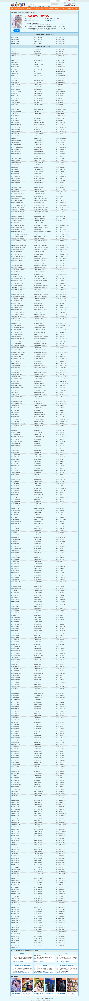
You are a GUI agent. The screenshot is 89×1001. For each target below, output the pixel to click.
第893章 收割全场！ (38, 711)
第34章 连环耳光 (14, 73)
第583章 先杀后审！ (15, 481)
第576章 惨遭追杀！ (60, 474)
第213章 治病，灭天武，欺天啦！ (63, 205)
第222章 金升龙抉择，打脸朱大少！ (63, 211)
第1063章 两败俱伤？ (60, 835)
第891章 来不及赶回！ (61, 708)
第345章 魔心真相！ (60, 303)
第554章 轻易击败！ (38, 459)
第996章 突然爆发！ (60, 786)
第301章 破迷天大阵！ (16, 271)
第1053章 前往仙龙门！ (39, 829)
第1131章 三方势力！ (38, 887)
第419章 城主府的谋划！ (39, 358)
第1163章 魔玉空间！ (15, 911)
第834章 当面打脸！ (60, 666)
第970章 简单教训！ (15, 769)
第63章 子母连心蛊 (60, 93)
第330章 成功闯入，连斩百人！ (62, 292)
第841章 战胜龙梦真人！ (16, 673)
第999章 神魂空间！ (60, 789)
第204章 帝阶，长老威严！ (62, 198)
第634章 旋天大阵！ (15, 519)
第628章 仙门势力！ (15, 514)
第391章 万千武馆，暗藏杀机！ (18, 338)
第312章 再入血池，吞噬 (61, 278)
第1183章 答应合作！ (60, 925)
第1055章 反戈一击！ (15, 831)
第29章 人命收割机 (38, 69)
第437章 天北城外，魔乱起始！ (40, 372)
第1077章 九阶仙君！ (38, 847)
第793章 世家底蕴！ (15, 637)
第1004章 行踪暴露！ (38, 793)
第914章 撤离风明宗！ (38, 726)
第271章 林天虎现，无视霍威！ (18, 249)
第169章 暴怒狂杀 (15, 173)
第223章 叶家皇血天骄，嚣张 (17, 214)
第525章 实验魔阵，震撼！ (62, 436)
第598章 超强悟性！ (15, 492)
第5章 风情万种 (37, 51)
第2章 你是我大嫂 (37, 49)
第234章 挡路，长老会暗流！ (62, 220)
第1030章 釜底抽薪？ (15, 813)
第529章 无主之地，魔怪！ (17, 441)
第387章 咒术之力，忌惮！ (62, 334)
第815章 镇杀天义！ (38, 653)
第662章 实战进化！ (38, 539)
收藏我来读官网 (24, 0)
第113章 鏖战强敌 (37, 131)
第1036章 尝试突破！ (15, 818)
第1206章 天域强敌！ (60, 39)
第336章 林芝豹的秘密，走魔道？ (63, 296)
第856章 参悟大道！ (15, 684)
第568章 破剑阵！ (15, 470)
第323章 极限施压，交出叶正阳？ (41, 287)
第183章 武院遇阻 (60, 182)
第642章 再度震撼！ (60, 523)
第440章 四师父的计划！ (39, 374)
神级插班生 (44, 965)
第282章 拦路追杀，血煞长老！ (62, 256)
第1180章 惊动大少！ (60, 922)
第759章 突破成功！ (60, 610)
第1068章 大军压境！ (38, 840)
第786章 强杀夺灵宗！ (61, 630)
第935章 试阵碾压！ (38, 742)
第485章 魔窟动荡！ (38, 407)
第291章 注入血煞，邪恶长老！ (62, 263)
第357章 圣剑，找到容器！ (62, 312)
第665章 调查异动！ (38, 541)
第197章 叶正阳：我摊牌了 (39, 193)
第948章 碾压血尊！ (60, 751)
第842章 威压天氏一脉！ (39, 673)
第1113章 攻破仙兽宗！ (39, 873)
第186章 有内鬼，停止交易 (62, 185)
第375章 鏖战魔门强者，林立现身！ (63, 325)
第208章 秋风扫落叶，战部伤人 (18, 202)
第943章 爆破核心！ (15, 748)
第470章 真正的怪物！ (38, 396)
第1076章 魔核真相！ (15, 847)
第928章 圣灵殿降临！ (16, 737)
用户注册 (76, 0)
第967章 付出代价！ (15, 766)
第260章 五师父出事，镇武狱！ (40, 240)
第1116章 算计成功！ (38, 876)
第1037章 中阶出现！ (38, 818)
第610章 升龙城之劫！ (16, 501)
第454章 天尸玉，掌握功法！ (17, 385)
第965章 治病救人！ (38, 764)
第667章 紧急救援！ (15, 543)
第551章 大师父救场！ (38, 456)
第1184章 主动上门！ (15, 927)
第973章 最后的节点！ (16, 771)
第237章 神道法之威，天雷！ (62, 222)
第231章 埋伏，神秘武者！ (62, 218)
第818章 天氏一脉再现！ (39, 655)
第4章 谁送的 (14, 51)
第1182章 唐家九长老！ (39, 925)
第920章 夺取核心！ (38, 731)
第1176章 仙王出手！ (38, 920)
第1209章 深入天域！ (60, 37)
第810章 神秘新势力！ (61, 648)
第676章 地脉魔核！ (15, 550)
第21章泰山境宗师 (60, 62)
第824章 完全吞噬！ (38, 659)
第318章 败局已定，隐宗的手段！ (63, 283)
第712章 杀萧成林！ (15, 577)
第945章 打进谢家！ (60, 748)
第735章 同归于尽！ (60, 592)
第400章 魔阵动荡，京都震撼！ (18, 345)
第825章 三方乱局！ (60, 659)
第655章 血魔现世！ (15, 535)
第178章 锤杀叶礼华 (15, 180)
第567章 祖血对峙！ (60, 468)
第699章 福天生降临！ (61, 566)
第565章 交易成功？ (15, 468)
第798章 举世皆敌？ (60, 639)
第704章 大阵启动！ (38, 570)
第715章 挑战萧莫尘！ (16, 579)
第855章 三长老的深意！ (61, 682)
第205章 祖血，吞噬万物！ (17, 200)
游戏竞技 (57, 8)
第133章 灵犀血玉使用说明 (17, 147)
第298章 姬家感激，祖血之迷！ (18, 269)
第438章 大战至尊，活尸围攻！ (62, 372)
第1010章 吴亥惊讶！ (38, 798)
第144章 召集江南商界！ (61, 153)
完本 (24, 8)
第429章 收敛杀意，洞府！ (62, 365)
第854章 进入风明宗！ (38, 682)
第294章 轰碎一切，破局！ (62, 265)
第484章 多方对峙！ (15, 407)
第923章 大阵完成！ (38, 733)
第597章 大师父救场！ (61, 490)
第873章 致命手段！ (60, 695)
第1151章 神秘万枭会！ (16, 902)
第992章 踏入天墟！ (38, 784)
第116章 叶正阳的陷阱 (38, 133)
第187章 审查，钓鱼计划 (16, 187)
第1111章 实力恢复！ (60, 871)
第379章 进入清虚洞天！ (16, 329)
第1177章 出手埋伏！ (60, 920)
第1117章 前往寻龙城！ (61, 876)
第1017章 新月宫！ (60, 802)
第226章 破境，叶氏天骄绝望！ (18, 216)
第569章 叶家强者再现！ (39, 470)
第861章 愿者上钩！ (60, 686)
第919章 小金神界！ (15, 731)
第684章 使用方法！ (60, 555)
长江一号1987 (71, 993)
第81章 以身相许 (59, 107)
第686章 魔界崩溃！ (38, 557)
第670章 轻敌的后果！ (16, 546)
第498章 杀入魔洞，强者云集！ (62, 416)
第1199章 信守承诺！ (15, 938)
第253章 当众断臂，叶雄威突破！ (18, 236)
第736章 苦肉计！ (15, 595)
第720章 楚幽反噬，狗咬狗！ (62, 581)
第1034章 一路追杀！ (38, 815)
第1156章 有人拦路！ (60, 905)
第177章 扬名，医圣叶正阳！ (62, 178)
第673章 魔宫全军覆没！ (16, 548)
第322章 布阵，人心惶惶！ (17, 287)
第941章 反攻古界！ (38, 746)
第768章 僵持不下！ (60, 617)
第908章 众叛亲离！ (38, 722)
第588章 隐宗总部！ (60, 483)
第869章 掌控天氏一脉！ (39, 693)
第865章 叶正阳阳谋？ (16, 691)
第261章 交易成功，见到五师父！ (63, 240)
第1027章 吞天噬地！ (15, 811)
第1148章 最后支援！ (15, 900)
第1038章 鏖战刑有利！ (61, 818)
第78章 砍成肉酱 (59, 104)
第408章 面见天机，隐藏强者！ (62, 349)
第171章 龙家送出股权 (61, 173)
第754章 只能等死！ (15, 608)
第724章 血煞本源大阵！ (16, 586)
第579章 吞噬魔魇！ (60, 477)
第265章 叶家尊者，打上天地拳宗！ (19, 245)
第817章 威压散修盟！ (16, 655)
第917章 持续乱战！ (38, 728)
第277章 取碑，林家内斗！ (17, 254)
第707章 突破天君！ (38, 572)
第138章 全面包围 (60, 149)
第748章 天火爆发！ (15, 604)
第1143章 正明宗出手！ (39, 896)
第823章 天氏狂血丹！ (16, 659)
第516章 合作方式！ (60, 430)
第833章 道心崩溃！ (38, 666)
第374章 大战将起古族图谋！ (40, 325)
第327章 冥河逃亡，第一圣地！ (62, 289)
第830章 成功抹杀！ (38, 664)
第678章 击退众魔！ (60, 550)
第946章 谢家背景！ (15, 751)
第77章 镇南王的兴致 (38, 104)
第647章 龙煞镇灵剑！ (38, 528)
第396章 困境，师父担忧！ (62, 341)
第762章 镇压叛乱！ (60, 613)
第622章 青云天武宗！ (16, 510)
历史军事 (74, 8)
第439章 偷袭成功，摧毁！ (17, 374)
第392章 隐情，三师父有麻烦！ (40, 338)
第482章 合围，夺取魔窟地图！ (40, 405)
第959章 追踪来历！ (38, 760)
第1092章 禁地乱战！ (38, 858)
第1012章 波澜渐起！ (15, 800)
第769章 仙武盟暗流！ (16, 619)
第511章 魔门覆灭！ (15, 428)
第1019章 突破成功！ (38, 804)
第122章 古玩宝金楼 (38, 138)
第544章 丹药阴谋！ (15, 452)
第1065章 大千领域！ (38, 838)
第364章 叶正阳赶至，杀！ (17, 318)
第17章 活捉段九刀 (38, 60)
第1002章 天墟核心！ (60, 791)
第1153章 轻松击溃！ (60, 902)
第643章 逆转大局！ (15, 526)
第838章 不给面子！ (15, 670)
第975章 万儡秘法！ (60, 771)
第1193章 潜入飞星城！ (16, 933)
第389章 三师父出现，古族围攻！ (41, 336)
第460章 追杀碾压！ (15, 390)
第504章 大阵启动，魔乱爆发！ (62, 421)
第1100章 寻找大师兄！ (16, 864)
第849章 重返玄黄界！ (61, 677)
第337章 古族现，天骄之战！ (17, 298)
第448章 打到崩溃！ (15, 381)
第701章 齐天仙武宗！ (38, 568)
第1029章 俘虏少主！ (60, 811)
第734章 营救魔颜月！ (38, 592)
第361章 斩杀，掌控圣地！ (17, 316)
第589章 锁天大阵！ (15, 485)
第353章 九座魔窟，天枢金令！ (40, 309)
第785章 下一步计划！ (38, 630)
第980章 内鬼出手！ (38, 775)
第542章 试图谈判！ (38, 450)
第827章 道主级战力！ (38, 662)
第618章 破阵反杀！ (60, 506)
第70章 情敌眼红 (14, 100)
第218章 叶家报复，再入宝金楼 (40, 209)
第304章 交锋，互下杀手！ (17, 274)
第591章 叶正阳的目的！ (61, 485)
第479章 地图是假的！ (38, 403)
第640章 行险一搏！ (15, 523)
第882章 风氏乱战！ (60, 702)
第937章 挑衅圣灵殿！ (16, 744)
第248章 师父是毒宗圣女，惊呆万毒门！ (42, 231)
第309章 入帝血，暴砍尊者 (62, 276)
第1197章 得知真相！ (38, 936)
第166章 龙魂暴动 (15, 171)
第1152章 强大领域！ (38, 902)
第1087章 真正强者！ (60, 853)
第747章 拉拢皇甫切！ (61, 601)
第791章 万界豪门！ (38, 635)
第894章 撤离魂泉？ (60, 711)
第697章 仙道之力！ (15, 566)
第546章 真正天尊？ (60, 452)
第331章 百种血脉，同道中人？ (18, 294)
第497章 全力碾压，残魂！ (39, 416)
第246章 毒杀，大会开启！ (62, 229)
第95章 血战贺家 (37, 118)
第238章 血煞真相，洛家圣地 (17, 225)
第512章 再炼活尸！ (38, 428)
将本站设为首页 (15, 0)
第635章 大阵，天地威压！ (39, 519)
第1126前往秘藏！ (60, 882)
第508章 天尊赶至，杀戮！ (17, 425)
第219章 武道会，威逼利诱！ (62, 209)
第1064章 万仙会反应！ (16, 838)
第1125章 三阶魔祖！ (38, 882)
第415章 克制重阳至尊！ (16, 356)
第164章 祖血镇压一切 (38, 169)
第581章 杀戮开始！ (38, 479)
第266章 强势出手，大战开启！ (40, 245)
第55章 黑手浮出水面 (15, 89)
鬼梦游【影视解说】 (60, 993)
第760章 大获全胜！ (15, 613)
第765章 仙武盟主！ (60, 615)
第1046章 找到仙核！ (38, 824)
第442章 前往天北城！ (16, 376)
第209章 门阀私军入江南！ (39, 202)
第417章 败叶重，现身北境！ (62, 356)
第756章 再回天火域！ (61, 608)
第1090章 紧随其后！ (60, 855)
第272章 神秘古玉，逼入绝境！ (40, 249)
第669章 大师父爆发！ (61, 543)
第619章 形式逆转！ (15, 508)
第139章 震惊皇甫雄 (15, 151)
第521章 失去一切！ (38, 434)
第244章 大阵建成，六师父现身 (18, 229)
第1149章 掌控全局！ (38, 900)
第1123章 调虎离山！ (60, 880)
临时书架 (43, 6)
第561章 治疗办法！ (60, 463)
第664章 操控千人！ (15, 541)
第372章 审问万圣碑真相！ (62, 323)
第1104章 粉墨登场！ (38, 867)
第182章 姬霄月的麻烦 (38, 182)
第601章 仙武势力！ (15, 494)
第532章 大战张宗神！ (16, 443)
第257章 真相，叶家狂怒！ (39, 238)
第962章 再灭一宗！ (38, 762)
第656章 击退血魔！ (38, 535)
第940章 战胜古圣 (15, 746)
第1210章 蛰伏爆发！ (38, 37)
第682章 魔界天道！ (15, 555)
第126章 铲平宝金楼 (60, 140)
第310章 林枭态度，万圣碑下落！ (18, 278)
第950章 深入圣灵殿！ (38, 753)
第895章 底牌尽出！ (15, 713)
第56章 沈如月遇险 (38, 89)
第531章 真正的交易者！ (61, 441)
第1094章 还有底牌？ (15, 860)
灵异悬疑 (68, 8)
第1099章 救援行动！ (60, 862)
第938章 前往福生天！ (38, 744)
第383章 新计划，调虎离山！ (40, 332)
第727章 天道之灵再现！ (16, 588)
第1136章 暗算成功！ (15, 891)
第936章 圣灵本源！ (60, 742)
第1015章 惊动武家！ (15, 802)
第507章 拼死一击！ (60, 423)
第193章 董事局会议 (15, 191)
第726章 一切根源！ (60, 586)
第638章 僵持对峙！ (38, 521)
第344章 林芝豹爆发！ (38, 303)
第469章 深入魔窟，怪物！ (17, 396)
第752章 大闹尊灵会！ (38, 606)
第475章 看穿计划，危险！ (17, 401)
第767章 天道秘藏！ (38, 617)
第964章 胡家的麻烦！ (16, 764)
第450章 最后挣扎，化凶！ (62, 381)
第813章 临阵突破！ (60, 650)
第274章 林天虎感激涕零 (16, 251)
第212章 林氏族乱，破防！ (39, 205)
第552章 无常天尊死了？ (61, 456)
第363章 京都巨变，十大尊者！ (62, 316)
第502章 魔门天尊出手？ (16, 421)
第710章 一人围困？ (38, 575)
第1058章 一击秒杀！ (15, 833)
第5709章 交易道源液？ (20, 961)
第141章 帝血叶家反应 (61, 151)
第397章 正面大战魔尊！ (16, 343)
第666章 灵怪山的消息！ (61, 541)
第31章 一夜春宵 (14, 71)
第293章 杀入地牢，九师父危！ (40, 265)
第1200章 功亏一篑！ (60, 43)
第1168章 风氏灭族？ (60, 913)
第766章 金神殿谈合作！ (16, 617)
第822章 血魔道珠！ (60, 657)
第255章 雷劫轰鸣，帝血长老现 (62, 236)
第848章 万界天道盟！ (38, 677)
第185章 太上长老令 (38, 185)
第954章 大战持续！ (60, 755)
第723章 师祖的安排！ (61, 584)
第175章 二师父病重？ (16, 178)
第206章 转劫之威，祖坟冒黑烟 (40, 200)
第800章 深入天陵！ (38, 641)
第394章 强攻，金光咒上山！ (17, 341)
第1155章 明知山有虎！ (39, 905)
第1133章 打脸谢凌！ (15, 889)
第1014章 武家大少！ (60, 800)
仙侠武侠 (40, 8)
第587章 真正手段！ (38, 483)
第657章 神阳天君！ (60, 535)
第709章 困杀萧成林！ (16, 575)
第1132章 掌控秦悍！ (60, 887)
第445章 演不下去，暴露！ (17, 378)
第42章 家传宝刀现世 (60, 78)
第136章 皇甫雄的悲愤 (16, 149)
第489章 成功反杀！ (60, 410)
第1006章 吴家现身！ (15, 795)
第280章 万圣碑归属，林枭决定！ (18, 256)
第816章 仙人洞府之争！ (61, 653)
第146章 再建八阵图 (38, 156)
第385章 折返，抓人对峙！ (17, 334)
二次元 (46, 8)
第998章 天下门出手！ (38, 789)
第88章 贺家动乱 (14, 113)
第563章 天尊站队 (37, 465)
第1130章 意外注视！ (15, 887)
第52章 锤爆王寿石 (15, 86)
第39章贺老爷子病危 (60, 75)
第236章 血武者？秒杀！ (39, 222)
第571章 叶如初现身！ (16, 472)
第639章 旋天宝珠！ (60, 521)
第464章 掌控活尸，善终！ (39, 392)
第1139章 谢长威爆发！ (16, 893)
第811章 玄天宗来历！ (16, 650)
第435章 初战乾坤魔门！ (61, 370)
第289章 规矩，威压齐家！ (17, 263)
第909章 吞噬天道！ (60, 722)
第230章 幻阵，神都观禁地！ (40, 218)
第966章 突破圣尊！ (60, 764)
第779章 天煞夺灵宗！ (38, 626)
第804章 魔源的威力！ (61, 644)
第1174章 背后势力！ (60, 918)
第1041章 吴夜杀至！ (60, 820)
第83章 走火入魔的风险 (39, 109)
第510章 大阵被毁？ (60, 425)
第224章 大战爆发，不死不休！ (40, 214)
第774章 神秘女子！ (60, 621)
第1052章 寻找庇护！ (15, 829)
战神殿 (44, 953)
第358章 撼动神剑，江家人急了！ (18, 314)
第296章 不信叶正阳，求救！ (40, 267)
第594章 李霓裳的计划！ (61, 488)
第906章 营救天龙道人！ (61, 720)
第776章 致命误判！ (38, 624)
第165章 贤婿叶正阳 (60, 169)
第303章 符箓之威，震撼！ (62, 271)
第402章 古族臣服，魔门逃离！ (62, 345)
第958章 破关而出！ (15, 760)
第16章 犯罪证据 (14, 60)
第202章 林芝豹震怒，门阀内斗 (18, 198)
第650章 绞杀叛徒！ (38, 530)
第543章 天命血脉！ (60, 450)
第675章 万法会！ (60, 548)
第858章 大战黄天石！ (61, 684)
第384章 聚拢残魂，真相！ (62, 332)
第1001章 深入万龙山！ (39, 791)
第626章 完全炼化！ (38, 512)
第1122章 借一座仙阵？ (39, 880)
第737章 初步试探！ (38, 595)
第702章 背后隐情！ (60, 568)
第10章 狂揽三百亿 (15, 55)
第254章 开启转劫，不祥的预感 (40, 236)
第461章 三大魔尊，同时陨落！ (40, 390)
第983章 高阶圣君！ (38, 777)
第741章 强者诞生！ (60, 597)
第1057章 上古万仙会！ (61, 831)
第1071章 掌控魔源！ (38, 842)
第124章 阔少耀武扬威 (16, 140)
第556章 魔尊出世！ (15, 461)
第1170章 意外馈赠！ (38, 916)
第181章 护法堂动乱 (15, 182)
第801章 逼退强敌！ (60, 641)
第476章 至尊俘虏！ (38, 401)
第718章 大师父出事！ (16, 581)
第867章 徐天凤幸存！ (61, 691)
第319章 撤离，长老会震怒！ (17, 285)
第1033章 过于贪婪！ (15, 815)
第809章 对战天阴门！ (38, 648)
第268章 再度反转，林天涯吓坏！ (18, 247)
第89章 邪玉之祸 (37, 113)
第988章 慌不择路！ (15, 782)
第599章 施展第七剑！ (38, 492)
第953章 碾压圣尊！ (38, 755)
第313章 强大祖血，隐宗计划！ (18, 280)
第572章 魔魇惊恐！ (38, 472)
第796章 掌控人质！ (15, 639)
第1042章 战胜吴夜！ (15, 822)
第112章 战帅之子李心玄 (16, 131)
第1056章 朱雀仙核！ (38, 831)
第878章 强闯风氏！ (38, 699)
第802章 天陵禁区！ (15, 644)
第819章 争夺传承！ (60, 655)
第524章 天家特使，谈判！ (39, 436)
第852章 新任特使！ (60, 679)
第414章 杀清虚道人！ (61, 354)
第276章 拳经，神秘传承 (61, 251)
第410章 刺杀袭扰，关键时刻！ (40, 352)
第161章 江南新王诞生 (38, 167)
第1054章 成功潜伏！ (60, 829)
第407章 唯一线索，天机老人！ (40, 349)
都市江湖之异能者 (26, 993)
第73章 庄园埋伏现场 (15, 102)
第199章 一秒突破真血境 (16, 196)
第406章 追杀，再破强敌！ (17, 349)
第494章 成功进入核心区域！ (40, 414)
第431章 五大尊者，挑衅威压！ (40, 367)
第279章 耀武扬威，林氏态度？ (62, 254)
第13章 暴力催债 (14, 58)
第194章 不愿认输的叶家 (39, 191)
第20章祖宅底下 (37, 62)
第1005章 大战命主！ (60, 793)
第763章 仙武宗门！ (15, 615)
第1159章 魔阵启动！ (60, 907)
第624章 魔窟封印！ (60, 510)
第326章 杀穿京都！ (38, 289)
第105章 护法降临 (60, 124)
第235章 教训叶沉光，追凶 (17, 222)
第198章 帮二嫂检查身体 (61, 193)
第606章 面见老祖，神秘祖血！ (62, 497)
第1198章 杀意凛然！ (60, 936)
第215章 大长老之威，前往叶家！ (41, 207)
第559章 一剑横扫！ (15, 463)
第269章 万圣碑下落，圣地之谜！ (41, 247)
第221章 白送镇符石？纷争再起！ (41, 211)
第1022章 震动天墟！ (38, 806)
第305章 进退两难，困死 (39, 274)
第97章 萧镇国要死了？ (16, 120)
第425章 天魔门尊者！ (38, 363)
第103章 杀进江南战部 (16, 124)
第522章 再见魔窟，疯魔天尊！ (62, 434)
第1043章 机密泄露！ (38, 822)
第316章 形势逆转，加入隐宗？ (18, 283)
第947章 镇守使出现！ (38, 751)
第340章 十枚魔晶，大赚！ (17, 300)
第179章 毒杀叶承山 (38, 180)
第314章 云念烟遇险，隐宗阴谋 (40, 280)
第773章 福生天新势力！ (39, 621)
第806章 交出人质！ (38, 646)
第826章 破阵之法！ (15, 662)
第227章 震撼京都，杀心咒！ (40, 216)
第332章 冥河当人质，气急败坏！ (41, 294)
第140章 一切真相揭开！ (39, 151)
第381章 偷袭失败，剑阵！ (62, 329)
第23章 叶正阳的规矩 (38, 64)
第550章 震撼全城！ (15, 456)
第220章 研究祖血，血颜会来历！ (18, 211)
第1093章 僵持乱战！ (60, 858)
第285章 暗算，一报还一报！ (62, 258)
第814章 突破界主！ (15, 653)
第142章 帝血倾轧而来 (16, 153)
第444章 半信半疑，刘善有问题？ (63, 376)
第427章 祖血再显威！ (16, 365)
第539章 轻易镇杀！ (38, 448)
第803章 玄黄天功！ (38, 644)
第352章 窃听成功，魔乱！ (17, 309)
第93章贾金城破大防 (60, 115)
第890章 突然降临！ (38, 708)
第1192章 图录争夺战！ (61, 931)
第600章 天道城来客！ (61, 492)
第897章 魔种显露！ (60, 713)
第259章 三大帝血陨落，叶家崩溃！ (19, 240)
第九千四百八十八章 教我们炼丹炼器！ (45, 972)
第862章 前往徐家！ (15, 688)
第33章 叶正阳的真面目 (61, 71)
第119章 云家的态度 (38, 136)
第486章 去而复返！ (60, 407)
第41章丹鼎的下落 (37, 78)
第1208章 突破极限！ (15, 39)
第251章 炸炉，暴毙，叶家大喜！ (41, 234)
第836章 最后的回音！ (38, 668)
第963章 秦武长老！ (60, 762)
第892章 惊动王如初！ (16, 711)
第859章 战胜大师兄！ (16, 686)
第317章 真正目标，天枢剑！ (40, 283)
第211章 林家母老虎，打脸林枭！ (18, 205)
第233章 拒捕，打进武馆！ (39, 220)
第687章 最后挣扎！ (60, 557)
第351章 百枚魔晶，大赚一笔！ (62, 307)
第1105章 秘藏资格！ (60, 867)
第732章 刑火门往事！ (61, 590)
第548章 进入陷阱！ (38, 454)
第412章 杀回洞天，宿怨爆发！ (18, 354)
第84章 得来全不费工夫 (61, 109)
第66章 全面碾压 (59, 95)
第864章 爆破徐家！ (60, 688)
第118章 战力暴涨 (15, 136)
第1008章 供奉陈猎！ (60, 795)
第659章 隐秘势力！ (38, 537)
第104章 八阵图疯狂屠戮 (39, 124)
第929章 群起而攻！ (38, 737)
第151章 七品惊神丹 (15, 160)
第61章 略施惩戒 (14, 93)
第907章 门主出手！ (15, 722)
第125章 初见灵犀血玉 (38, 140)
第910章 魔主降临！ (15, 724)
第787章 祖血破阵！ (15, 633)
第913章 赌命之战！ (15, 726)
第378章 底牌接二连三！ (61, 327)
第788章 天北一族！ (38, 633)
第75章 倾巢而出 (59, 102)
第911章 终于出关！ (38, 724)
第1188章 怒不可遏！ (38, 929)
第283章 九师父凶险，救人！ (17, 258)
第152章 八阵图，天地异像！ (40, 160)
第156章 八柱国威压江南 (61, 162)
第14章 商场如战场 (38, 58)
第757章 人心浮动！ (15, 610)
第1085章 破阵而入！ (15, 853)
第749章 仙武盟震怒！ (38, 604)
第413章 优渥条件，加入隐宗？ (40, 354)
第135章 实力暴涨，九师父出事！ (63, 147)
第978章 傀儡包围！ (60, 773)
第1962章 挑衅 (63, 972)
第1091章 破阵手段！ (15, 858)
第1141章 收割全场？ (60, 893)
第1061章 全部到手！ (15, 835)
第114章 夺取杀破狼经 (61, 131)
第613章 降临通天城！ (16, 503)
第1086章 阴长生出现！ (39, 853)
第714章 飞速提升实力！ (61, 577)
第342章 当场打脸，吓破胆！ (62, 300)
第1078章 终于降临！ (60, 847)
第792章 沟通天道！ (60, 635)
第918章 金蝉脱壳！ (60, 728)
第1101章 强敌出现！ (38, 864)
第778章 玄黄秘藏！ (15, 626)
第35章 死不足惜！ (38, 73)
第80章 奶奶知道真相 (38, 107)
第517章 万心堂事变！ (16, 432)
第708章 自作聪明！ (60, 572)
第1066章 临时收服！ (60, 838)
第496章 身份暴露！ (15, 416)
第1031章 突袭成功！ (38, 813)
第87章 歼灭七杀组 (60, 111)
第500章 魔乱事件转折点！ (39, 419)
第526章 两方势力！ (15, 439)
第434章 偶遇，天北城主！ (39, 370)
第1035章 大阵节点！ (60, 815)
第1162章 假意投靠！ (60, 909)
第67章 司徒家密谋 (15, 98)
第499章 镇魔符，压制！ (16, 419)
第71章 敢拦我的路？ (38, 100)
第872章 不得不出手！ (38, 695)
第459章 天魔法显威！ (61, 387)
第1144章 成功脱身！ (60, 896)
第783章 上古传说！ (60, 628)
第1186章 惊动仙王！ (60, 927)
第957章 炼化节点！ (60, 757)
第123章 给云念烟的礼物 (61, 138)
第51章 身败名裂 (59, 84)
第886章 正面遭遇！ (15, 706)
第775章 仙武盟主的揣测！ (17, 624)
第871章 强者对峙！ (15, 695)
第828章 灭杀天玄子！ (61, 662)
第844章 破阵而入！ (15, 675)
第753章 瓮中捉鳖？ (60, 606)
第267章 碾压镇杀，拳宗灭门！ (62, 245)
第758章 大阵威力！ (38, 610)
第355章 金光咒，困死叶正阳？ (18, 312)
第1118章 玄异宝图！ (15, 878)
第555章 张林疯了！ (60, 459)
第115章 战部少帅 (15, 133)
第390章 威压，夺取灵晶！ (62, 336)
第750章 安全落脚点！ (61, 604)
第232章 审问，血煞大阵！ (17, 220)
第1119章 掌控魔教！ (38, 878)
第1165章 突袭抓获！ (60, 911)
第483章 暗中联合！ (60, 405)
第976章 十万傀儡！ (15, 773)
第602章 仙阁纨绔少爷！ (39, 494)
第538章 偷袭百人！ (15, 448)
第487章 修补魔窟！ (15, 410)
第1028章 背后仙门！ (38, 811)
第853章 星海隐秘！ (15, 682)
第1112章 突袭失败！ (15, 873)
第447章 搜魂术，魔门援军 (62, 378)
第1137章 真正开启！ (38, 891)
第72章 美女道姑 (59, 100)
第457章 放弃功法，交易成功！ (18, 387)
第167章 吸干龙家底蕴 (38, 171)
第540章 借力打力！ (60, 448)
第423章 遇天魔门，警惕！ (62, 361)
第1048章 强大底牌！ (15, 826)
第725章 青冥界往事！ (38, 586)
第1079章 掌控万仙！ (15, 849)
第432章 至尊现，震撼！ (61, 367)
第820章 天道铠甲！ (15, 657)
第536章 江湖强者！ (38, 445)
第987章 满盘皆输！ (60, 780)
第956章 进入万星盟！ (38, 757)
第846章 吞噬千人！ (60, 675)
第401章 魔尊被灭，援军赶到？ (40, 345)
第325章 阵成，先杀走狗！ (17, 289)
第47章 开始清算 (37, 82)
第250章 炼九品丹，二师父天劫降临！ (19, 234)
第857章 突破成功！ (38, 684)
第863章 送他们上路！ (38, 688)
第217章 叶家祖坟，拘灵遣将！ (18, 209)
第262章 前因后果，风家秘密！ (18, 243)
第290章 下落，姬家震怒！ (39, 263)
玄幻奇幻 (63, 8)
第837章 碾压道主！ (60, 668)
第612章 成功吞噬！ (60, 501)
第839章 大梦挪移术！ (38, 670)
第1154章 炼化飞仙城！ (16, 905)
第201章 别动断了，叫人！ (62, 196)
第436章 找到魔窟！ (15, 372)
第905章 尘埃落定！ (38, 720)
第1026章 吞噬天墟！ (60, 809)
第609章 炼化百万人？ (61, 499)
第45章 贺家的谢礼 (60, 80)
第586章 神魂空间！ (15, 483)
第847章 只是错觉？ (15, 677)
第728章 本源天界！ (38, 588)
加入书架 (17, 30)
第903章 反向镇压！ (60, 717)
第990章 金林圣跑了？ (61, 782)
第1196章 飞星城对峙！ (16, 936)
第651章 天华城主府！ (61, 530)
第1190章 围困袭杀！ (15, 931)
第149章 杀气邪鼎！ (38, 158)
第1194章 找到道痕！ (38, 933)
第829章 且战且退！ (15, 664)
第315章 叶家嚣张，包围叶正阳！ (63, 280)
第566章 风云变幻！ (38, 468)
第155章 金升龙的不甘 (38, 162)
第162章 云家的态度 (60, 167)
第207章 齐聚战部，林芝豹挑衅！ (63, 200)
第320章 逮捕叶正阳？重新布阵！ (41, 285)
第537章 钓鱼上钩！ (60, 445)
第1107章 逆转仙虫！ (38, 869)
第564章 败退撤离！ (60, 465)
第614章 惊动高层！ (38, 503)
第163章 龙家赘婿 (15, 169)
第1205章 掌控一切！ (15, 41)
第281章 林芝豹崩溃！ (38, 256)
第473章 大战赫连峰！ (38, 399)
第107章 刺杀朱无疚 (38, 127)
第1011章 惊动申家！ (60, 798)
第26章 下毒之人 (37, 66)
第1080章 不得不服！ (38, 849)
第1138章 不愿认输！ (60, 891)
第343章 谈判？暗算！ (16, 303)
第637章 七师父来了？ (16, 521)
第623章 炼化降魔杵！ (38, 510)
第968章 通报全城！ (38, 766)
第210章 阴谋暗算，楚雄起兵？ (62, 202)
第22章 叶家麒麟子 (15, 64)
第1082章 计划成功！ (15, 851)
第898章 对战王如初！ (16, 715)
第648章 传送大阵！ (60, 528)
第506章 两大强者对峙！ (39, 423)
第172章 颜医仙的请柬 (16, 176)
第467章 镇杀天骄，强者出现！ (40, 394)
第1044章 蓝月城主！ (60, 822)
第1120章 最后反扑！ (60, 878)
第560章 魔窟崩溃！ (38, 463)
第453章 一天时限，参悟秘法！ (62, 383)
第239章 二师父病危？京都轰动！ (41, 225)
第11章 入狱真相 (37, 55)
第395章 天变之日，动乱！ (39, 341)
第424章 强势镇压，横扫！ (17, 363)
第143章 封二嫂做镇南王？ (39, 153)
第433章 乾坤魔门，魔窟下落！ (18, 370)
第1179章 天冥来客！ (38, 922)
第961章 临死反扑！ (15, 762)
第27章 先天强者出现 (60, 66)
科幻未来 (35, 8)
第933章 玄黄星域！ (60, 740)
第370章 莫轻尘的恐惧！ (16, 323)
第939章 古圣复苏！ (60, 744)
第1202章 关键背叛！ (15, 43)
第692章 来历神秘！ (38, 561)
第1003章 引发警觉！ (15, 793)
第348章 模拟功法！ (60, 305)
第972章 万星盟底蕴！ (61, 769)
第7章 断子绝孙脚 (15, 53)
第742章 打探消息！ (15, 599)
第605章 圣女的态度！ (38, 497)
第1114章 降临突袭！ (60, 873)
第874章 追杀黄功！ (15, 697)
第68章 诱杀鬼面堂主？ (39, 98)
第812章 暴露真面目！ (38, 650)
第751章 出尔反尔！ (15, 606)
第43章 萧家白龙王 (15, 80)
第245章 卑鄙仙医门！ (38, 229)
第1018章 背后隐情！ (15, 804)
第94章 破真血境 (14, 118)
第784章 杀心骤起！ (15, 630)
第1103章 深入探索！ (15, 867)
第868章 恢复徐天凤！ (16, 693)
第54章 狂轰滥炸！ (60, 86)
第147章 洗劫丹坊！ (60, 156)
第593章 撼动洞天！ (38, 488)
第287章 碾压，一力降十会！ (40, 260)
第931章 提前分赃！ (15, 740)
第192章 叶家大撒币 (60, 189)
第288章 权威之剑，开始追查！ (62, 260)
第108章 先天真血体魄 (61, 127)
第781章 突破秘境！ (15, 628)
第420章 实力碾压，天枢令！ (62, 358)
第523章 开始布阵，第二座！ (17, 436)
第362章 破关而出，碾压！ (39, 316)
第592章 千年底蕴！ (15, 488)
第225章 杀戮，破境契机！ (62, 214)
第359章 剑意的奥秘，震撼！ (40, 314)
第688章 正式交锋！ (15, 559)
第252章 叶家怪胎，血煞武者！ (62, 234)
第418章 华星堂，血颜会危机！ (18, 358)
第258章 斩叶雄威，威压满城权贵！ (63, 238)
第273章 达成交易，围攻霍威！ (62, 249)
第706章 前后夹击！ (15, 572)
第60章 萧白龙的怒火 (60, 91)
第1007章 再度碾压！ (38, 795)
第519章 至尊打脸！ (60, 432)
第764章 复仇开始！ (38, 615)
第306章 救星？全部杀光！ (62, 274)
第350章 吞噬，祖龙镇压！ (39, 307)
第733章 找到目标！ (15, 592)
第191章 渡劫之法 (37, 189)
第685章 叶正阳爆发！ (16, 557)
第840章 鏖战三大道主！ (61, 670)
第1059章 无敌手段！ (38, 833)
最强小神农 (67, 953)
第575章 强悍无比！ (38, 474)
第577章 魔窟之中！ (15, 477)
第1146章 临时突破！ (38, 898)
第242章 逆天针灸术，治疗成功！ (41, 227)
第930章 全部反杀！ (60, 737)
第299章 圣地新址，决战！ (39, 269)
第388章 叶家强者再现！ (16, 336)
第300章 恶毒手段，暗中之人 (62, 269)
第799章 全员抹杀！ (15, 641)
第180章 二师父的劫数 (61, 180)
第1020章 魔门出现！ (60, 804)
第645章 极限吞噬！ (60, 526)
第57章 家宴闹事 (59, 89)
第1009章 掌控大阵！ (15, 798)
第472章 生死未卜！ (15, 399)
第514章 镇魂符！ (15, 430)
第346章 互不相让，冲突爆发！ (18, 305)
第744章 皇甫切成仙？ (61, 599)
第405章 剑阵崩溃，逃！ (61, 347)
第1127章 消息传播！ (15, 884)
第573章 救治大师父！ (61, 472)
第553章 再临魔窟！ (15, 459)
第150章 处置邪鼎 (60, 158)
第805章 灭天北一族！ (16, 646)
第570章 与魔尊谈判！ (61, 470)
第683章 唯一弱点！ (38, 555)
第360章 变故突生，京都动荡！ (62, 314)
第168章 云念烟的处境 (61, 171)
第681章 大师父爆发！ (61, 552)
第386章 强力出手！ (38, 334)
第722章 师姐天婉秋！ (38, 584)
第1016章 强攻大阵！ (38, 802)
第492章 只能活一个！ (61, 412)
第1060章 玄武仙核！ (60, 833)
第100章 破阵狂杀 (15, 122)
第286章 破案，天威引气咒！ (17, 260)
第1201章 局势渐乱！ (38, 43)
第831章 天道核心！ (60, 664)
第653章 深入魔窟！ (38, 532)
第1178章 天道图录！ (15, 922)
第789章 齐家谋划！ (60, 633)
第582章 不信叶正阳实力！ (62, 479)
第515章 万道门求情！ (38, 430)
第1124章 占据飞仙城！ (16, 882)
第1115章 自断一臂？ (15, 876)
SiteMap (51, 998)
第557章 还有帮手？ (38, 461)
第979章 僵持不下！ (15, 775)
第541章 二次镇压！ (15, 450)
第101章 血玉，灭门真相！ (39, 122)
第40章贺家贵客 (14, 78)
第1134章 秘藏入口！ (38, 889)
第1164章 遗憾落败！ (38, 911)
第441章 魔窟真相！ (60, 374)
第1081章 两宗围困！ (60, 849)
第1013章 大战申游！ (38, 800)
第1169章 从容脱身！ (15, 916)
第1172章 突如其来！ (15, 918)
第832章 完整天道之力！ (16, 666)
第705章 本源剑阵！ (60, 570)
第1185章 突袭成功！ (38, 927)
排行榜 (20, 8)
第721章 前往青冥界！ (16, 584)
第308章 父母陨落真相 (38, 276)
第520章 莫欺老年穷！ (16, 434)
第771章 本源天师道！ (61, 619)
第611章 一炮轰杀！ (38, 501)
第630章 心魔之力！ (60, 514)
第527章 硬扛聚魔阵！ (38, 439)
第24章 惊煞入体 (59, 64)
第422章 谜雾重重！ (38, 361)
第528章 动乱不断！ (60, 439)
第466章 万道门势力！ (16, 394)
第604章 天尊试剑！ (15, 497)
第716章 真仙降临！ (38, 579)
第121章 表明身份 (15, 138)
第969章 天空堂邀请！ (61, 766)
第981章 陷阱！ (59, 775)
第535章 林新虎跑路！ (16, 445)
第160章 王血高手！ (15, 167)
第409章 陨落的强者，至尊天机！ (18, 352)
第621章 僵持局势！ (60, 508)
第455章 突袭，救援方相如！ (40, 385)
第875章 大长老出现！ (38, 697)
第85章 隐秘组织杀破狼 (16, 111)
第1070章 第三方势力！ (16, 842)
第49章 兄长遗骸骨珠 (15, 84)
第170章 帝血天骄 (37, 173)
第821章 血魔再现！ (38, 657)
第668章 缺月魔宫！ (38, 543)
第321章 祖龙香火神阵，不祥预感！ (63, 285)
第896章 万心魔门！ (38, 713)
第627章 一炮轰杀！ (60, 512)
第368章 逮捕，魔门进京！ (39, 321)
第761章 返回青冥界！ (38, 613)
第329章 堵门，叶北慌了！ (39, 292)
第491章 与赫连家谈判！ (39, 412)
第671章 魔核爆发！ (38, 546)
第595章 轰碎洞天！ (15, 490)
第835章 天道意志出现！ (16, 668)
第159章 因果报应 (60, 164)
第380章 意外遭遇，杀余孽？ (40, 329)
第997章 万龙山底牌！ (16, 789)
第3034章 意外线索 (41, 961)
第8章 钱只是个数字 (38, 53)
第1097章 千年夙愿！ (15, 862)
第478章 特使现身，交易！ (17, 403)
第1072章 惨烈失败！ (60, 842)
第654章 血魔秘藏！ (60, 532)
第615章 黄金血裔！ (60, 503)
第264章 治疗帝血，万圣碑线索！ (63, 243)
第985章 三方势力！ (15, 780)
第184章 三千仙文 (15, 185)
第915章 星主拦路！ (60, 726)
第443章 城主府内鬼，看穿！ (40, 376)
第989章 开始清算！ (38, 782)
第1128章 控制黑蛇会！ (39, 884)
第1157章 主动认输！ (15, 907)
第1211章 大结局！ (54, 20)
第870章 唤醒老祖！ (60, 693)
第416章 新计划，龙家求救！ (40, 356)
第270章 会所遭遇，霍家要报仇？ (63, 247)
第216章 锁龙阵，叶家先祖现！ (62, 207)
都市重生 (29, 8)
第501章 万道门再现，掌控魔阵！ (63, 419)
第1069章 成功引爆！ (60, 840)
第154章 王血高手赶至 (16, 162)
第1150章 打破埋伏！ (60, 900)
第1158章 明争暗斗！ (38, 907)
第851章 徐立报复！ (38, 679)
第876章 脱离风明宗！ (61, 697)
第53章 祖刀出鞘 (37, 86)
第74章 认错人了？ (38, 102)
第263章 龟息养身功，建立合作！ (41, 243)
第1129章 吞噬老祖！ (60, 884)
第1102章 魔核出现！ (60, 864)
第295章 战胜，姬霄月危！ (17, 267)
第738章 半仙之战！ (60, 595)
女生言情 (51, 8)
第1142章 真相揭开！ (15, 896)
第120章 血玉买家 (60, 136)
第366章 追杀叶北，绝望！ (62, 318)
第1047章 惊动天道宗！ (61, 824)
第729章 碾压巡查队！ (61, 588)
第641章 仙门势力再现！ (39, 523)
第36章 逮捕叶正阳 (60, 73)
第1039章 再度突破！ (15, 820)
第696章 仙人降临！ (60, 563)
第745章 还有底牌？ (15, 601)
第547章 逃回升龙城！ (16, 454)
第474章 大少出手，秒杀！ (62, 399)
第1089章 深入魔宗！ (38, 855)
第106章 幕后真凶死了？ (16, 127)
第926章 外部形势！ (38, 735)
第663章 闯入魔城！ (60, 539)
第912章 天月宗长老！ (61, 724)
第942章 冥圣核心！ (60, 746)
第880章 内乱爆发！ (15, 702)
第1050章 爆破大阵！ (38, 826)
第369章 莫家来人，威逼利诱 (62, 321)
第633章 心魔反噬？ (60, 517)
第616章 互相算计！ (15, 506)
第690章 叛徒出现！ (60, 559)
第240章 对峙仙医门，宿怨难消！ (63, 225)
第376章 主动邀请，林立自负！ (18, 327)
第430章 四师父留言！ (16, 367)
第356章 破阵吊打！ (38, 312)
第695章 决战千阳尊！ (38, 563)
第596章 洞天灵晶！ (38, 490)
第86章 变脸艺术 (37, 111)
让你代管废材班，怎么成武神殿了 (67, 965)
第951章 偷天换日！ (60, 753)
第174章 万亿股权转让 (61, 176)
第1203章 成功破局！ (60, 41)
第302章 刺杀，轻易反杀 (39, 271)
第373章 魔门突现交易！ (16, 325)
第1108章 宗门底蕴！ (60, 869)
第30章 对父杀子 (59, 69)
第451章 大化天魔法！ (16, 383)
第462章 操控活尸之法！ (61, 390)
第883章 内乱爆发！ (15, 704)
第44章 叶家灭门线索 (38, 80)
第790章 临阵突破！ (15, 635)
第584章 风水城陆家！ (38, 481)
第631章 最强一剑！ (15, 517)
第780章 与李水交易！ (61, 626)
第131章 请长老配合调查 (39, 144)
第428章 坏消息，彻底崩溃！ (40, 365)
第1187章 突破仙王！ (15, 929)
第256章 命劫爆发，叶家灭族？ (18, 238)
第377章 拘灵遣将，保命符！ (40, 327)
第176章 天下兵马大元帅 (39, 178)
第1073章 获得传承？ (15, 844)
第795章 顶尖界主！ (60, 637)
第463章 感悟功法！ (15, 392)
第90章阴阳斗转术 (60, 113)
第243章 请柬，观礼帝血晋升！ (62, 227)
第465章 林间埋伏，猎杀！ (62, 392)
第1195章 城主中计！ (60, 933)
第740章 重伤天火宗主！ (39, 597)
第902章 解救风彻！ (38, 717)
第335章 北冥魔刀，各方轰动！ (40, 296)
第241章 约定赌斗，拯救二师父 (18, 227)
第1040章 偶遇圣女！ (38, 820)
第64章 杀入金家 (14, 95)
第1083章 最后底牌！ (38, 851)
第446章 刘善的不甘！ (38, 378)
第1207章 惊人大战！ (38, 39)
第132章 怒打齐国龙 (60, 144)
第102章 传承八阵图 (60, 122)
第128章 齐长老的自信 (38, 142)
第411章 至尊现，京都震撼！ (62, 352)
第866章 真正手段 (37, 691)
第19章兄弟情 (14, 62)
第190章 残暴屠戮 (15, 189)
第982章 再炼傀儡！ (15, 777)
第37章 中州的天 (14, 75)
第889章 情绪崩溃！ (15, 708)
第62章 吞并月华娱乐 (38, 93)
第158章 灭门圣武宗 (38, 164)
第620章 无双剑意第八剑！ (39, 508)
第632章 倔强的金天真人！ (39, 517)
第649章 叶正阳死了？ (16, 530)
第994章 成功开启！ (15, 786)
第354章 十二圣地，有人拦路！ (62, 309)
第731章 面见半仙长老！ (39, 590)
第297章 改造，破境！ (61, 267)
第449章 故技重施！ (38, 381)
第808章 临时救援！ (15, 648)
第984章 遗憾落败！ (60, 777)
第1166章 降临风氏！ (15, 913)
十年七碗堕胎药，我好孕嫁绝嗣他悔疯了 (22, 965)
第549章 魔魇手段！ (60, 454)
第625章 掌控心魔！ (15, 512)
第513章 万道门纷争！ (61, 428)
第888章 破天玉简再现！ (61, 706)
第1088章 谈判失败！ (15, 855)
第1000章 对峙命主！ (15, 791)
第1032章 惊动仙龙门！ (61, 813)
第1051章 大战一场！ (60, 826)
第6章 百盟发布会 (60, 51)
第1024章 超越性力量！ (16, 809)
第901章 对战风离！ (15, 717)
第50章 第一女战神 (38, 84)
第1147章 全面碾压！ (60, 898)
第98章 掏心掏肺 (37, 120)
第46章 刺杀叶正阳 (15, 82)
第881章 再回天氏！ (38, 702)
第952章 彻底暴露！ (15, 755)
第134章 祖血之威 (37, 147)
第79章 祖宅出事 (14, 107)
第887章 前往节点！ (38, 706)
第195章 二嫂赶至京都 (61, 191)
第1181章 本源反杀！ (15, 925)
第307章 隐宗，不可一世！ (17, 276)
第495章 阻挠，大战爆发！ (62, 414)
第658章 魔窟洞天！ (15, 537)
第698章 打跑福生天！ (38, 566)
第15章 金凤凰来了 (60, 58)
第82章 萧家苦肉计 (15, 109)
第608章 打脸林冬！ (38, 499)
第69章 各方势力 (59, 98)
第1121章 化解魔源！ (15, 880)
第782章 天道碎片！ (38, 628)
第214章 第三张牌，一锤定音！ (18, 207)
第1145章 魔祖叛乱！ (15, 898)
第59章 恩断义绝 (37, 91)
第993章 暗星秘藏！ (60, 784)
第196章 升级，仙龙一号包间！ (18, 193)
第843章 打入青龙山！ (61, 673)
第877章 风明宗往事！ (16, 699)
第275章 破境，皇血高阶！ (39, 251)
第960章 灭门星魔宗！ (61, 760)
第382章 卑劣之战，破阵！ (17, 332)
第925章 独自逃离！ (15, 735)
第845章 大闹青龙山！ (38, 675)
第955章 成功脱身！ (15, 757)
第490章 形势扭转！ (15, 412)
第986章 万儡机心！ (38, 780)
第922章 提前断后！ (15, 733)
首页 (12, 8)
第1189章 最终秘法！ (60, 929)
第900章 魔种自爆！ (60, 715)
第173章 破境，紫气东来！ (39, 176)
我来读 (18, 4)
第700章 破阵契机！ (15, 568)
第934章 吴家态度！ (15, 742)
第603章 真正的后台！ (61, 494)
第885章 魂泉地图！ (60, 704)
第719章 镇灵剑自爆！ (38, 581)
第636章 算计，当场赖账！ (62, 519)
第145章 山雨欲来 (15, 156)
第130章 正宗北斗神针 (16, 144)
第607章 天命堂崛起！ (16, 499)
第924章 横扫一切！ (60, 733)
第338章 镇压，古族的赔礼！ (40, 298)
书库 (16, 8)
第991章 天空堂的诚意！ (16, 784)
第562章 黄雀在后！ (15, 465)
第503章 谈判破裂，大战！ (39, 421)
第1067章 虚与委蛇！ (15, 840)
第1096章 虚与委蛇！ (60, 860)
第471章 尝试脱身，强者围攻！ (62, 396)
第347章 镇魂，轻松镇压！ (39, 305)
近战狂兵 (22, 953)
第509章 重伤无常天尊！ (39, 425)
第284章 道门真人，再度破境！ (40, 258)
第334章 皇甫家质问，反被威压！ (18, 296)
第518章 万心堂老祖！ (38, 432)
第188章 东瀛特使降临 (38, 187)
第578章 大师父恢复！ (38, 477)
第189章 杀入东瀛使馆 (61, 187)
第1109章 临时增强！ (15, 871)
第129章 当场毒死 (60, 142)
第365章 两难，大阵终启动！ (40, 318)
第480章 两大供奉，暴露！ (62, 403)
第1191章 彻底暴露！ (38, 931)
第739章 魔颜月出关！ (16, 597)
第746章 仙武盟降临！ (38, 601)
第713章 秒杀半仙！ (38, 577)
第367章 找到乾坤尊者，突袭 (17, 321)
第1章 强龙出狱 (14, 49)
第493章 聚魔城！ (15, 414)
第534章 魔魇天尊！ (60, 443)
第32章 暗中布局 (37, 71)
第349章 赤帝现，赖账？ (16, 307)
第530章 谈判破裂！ (38, 441)
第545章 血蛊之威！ (38, 452)
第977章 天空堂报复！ (38, 773)
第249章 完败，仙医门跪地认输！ (63, 231)
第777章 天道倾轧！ (60, 624)
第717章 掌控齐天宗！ (61, 579)
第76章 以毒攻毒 (14, 104)
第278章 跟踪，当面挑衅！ (39, 254)
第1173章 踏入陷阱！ (38, 918)
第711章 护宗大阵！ (60, 575)
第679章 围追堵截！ (15, 552)
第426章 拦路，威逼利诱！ (62, 363)
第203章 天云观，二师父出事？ (40, 198)
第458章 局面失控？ (38, 387)
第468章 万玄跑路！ (60, 394)
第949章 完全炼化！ (15, 753)
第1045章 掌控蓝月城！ (16, 824)
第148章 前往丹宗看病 (16, 158)
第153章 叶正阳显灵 (60, 160)
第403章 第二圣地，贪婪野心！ (18, 347)
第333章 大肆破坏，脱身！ (62, 294)
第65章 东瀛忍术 (37, 95)
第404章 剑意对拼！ (38, 347)
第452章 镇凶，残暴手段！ (39, 383)
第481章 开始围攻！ (15, 405)
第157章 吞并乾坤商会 (16, 164)
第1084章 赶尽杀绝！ (60, 851)
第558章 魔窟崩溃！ (60, 461)
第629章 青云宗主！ (38, 514)
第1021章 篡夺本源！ (15, 806)
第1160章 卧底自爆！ (15, 909)
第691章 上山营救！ (15, 561)
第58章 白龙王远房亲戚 (16, 91)
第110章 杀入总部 (37, 129)
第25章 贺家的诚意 (15, 66)
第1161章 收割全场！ (38, 909)
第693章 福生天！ (60, 561)
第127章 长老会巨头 (15, 142)
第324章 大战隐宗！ (60, 287)
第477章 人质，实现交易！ (62, 401)
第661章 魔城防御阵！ (16, 539)
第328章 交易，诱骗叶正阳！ (17, 292)
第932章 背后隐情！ (38, 740)
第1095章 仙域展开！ (38, 860)
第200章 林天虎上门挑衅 (39, 196)
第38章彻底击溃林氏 (38, 75)
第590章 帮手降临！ (38, 485)
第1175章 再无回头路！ (16, 920)
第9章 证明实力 (59, 53)
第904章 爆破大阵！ (15, 720)
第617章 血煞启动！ (38, 506)
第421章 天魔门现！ (15, 361)
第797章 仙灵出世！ (38, 639)
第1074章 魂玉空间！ (38, 844)
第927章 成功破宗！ (60, 735)
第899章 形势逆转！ (38, 715)
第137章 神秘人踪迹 (38, 149)
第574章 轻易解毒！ (15, 474)
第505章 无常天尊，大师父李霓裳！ (19, 423)
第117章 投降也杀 (60, 133)
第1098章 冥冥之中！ (38, 862)
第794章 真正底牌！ (38, 637)
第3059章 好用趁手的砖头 (65, 961)
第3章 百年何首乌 (60, 49)
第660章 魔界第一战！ (61, 537)
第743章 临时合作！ (38, 599)
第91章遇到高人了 (15, 115)
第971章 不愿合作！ (38, 769)
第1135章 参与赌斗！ (60, 889)
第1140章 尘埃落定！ (38, 893)
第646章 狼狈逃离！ (15, 528)
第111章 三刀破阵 (60, 129)
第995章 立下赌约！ (38, 786)
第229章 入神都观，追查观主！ (18, 218)
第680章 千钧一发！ (38, 552)
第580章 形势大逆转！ (16, 479)
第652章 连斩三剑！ (15, 532)
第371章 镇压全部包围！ (39, 323)
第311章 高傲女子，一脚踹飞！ (40, 278)
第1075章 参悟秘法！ (60, 844)
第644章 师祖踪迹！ (38, 526)
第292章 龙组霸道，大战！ (17, 265)
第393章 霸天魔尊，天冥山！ (62, 338)
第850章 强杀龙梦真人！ (16, 679)
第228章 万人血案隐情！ (61, 216)
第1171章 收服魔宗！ (60, 916)
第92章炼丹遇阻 (37, 115)
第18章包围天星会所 (60, 60)
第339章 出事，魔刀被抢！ (62, 298)
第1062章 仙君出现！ (38, 835)
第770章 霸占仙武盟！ (38, 619)
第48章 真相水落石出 (60, 82)
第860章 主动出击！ (38, 686)
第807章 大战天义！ (60, 646)
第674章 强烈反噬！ (38, 548)
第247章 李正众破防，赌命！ (17, 231)
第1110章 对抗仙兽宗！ (39, 871)
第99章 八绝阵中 (59, 120)
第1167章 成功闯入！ (38, 913)
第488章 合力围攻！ (38, 410)
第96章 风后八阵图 (60, 118)
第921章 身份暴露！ (60, 731)
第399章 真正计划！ (60, 343)
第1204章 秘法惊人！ (38, 41)
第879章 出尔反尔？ (60, 699)
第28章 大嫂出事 (14, 69)
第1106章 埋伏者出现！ (16, 869)
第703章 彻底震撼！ (15, 570)
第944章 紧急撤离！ (38, 748)
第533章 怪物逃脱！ (38, 443)
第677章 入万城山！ (38, 550)
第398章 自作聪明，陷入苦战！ (40, 343)
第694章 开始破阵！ (15, 563)
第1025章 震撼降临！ (38, 809)
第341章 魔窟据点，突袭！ (39, 300)
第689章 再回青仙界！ (38, 559)
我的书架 (48, 6)
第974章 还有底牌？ (38, 771)
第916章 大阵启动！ (15, 728)
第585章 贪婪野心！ (60, 481)
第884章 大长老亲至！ (38, 704)
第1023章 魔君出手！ (60, 806)
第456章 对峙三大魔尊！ (61, 385)
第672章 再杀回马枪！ (61, 546)
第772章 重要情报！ (15, 621)
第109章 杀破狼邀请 (15, 129)
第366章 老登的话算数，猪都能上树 (22, 972)
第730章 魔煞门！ (15, 590)
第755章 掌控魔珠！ (38, 608)
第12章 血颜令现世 (60, 55)
